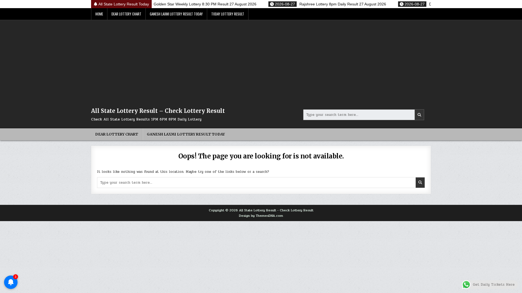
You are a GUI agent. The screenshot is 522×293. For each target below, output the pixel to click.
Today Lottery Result (227, 14)
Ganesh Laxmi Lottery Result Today (176, 14)
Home (99, 14)
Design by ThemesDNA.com (261, 215)
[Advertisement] (261, 61)
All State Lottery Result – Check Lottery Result (158, 110)
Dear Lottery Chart (126, 14)
